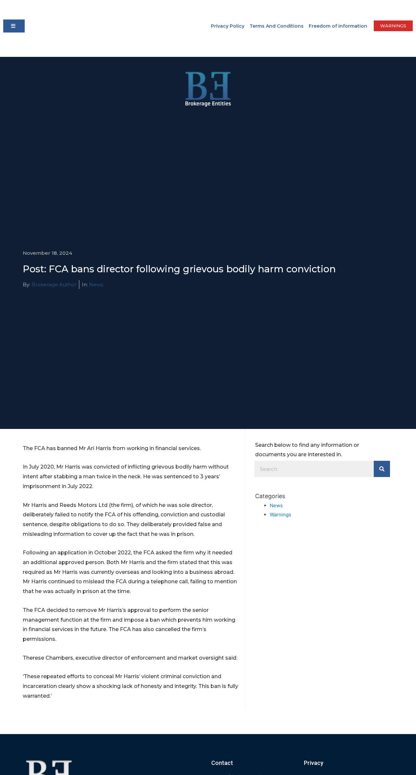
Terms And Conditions (277, 26)
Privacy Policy (227, 26)
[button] (14, 25)
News (96, 284)
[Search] (382, 469)
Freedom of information (338, 26)
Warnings (280, 514)
